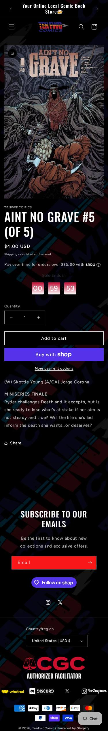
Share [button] (16, 443)
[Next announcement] (97, 8)
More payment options (54, 368)
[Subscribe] (90, 562)
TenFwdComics (44, 728)
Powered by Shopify (73, 728)
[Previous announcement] (10, 8)
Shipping (11, 254)
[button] (11, 27)
